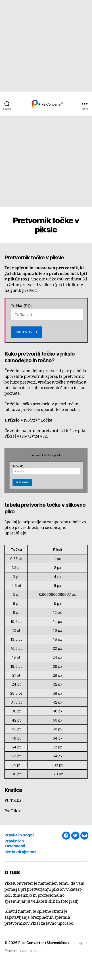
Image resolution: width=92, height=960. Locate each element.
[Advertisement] (46, 46)
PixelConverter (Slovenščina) (43, 942)
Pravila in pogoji (19, 835)
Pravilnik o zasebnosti (14, 843)
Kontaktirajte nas (20, 852)
